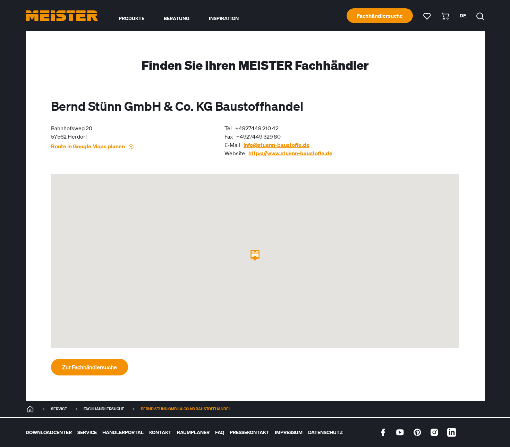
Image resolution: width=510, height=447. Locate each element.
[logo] (62, 15)
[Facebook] (383, 432)
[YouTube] (400, 432)
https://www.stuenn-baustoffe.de (290, 153)
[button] (255, 255)
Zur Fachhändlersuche (89, 367)
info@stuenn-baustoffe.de (276, 144)
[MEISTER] (30, 409)
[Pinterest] (417, 432)
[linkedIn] (451, 432)
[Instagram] (434, 432)
